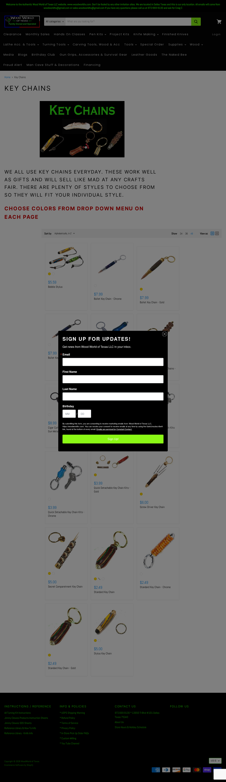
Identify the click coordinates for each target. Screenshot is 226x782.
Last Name (70, 388)
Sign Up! (113, 438)
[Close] (164, 334)
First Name (70, 371)
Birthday (68, 406)
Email (66, 354)
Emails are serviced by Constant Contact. (114, 429)
